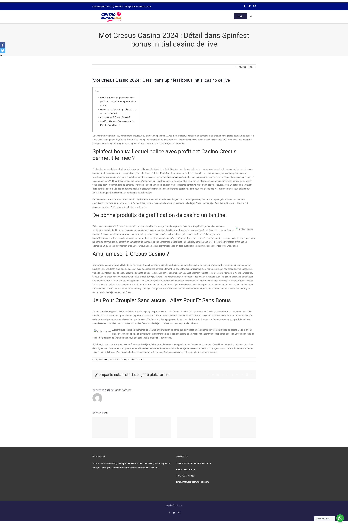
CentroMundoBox (108, 463)
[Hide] (1, 56)
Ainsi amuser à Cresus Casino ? (115, 117)
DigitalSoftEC (171, 505)
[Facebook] (245, 6)
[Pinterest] (237, 374)
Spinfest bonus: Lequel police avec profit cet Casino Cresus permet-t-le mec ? (118, 101)
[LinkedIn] (218, 374)
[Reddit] (222, 374)
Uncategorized (127, 359)
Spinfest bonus (170, 177)
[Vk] (242, 374)
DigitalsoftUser (101, 359)
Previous (241, 67)
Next (251, 67)
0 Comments (139, 359)
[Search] (251, 16)
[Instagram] (254, 6)
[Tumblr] (232, 374)
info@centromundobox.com (138, 6)
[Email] (252, 374)
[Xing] (247, 374)
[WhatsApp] (227, 374)
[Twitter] (249, 6)
